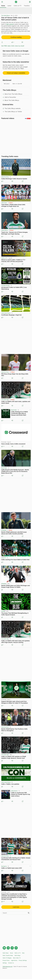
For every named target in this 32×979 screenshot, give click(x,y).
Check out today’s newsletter (16, 73)
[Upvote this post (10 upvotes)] (2, 446)
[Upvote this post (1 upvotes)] (2, 181)
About (11, 953)
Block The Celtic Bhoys (12, 100)
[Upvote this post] (12, 42)
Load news (16, 907)
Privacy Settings (23, 960)
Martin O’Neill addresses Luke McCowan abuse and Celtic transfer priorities (14, 533)
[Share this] (2, 42)
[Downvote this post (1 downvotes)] (12, 264)
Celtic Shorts (4, 230)
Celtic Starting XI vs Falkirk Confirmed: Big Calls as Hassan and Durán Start (19, 413)
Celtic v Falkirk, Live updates (10, 784)
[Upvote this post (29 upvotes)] (2, 901)
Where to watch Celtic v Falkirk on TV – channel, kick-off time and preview (13, 260)
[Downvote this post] (22, 42)
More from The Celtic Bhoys (13, 94)
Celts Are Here (5, 177)
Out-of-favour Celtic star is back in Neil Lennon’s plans (15, 19)
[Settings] (30, 2)
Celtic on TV (17, 5)
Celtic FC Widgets (7, 958)
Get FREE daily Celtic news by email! (12, 46)
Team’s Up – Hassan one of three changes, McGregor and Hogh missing (14, 233)
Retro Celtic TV (17, 958)
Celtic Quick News (6, 313)
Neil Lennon (10, 24)
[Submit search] (28, 913)
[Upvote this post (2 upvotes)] (2, 264)
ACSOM (3, 611)
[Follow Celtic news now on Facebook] (12, 948)
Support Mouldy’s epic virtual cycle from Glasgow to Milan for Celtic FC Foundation (14, 702)
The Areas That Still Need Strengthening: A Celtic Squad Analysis (14, 614)
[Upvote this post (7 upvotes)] (2, 705)
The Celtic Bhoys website (12, 108)
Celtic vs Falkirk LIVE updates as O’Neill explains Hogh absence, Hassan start (13, 757)
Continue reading (16, 37)
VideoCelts (4, 202)
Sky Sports (4, 866)
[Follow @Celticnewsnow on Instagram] (16, 948)
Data (23, 953)
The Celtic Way (5, 399)
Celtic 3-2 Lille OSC (17, 83)
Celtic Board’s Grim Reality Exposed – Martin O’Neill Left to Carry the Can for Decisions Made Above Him (15, 471)
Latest (9, 5)
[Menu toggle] (2, 2)
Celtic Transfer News (8, 955)
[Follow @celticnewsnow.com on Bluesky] (4, 948)
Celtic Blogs (17, 955)
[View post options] (30, 177)
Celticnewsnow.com (7, 966)
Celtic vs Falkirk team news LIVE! (11, 868)
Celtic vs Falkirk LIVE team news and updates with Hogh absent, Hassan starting (15, 641)
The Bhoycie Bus (5, 285)
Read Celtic (14, 410)
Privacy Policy (6, 960)
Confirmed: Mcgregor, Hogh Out (11, 315)
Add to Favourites (10, 97)
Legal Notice (14, 960)
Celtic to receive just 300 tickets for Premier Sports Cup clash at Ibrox (20, 794)
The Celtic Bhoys (5, 15)
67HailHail (3, 530)
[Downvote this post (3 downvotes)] (12, 705)
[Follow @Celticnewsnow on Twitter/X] (8, 948)
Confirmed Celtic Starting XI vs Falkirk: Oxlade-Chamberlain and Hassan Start (16, 858)
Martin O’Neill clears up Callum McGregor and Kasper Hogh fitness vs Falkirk (15, 586)
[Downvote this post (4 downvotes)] (12, 901)
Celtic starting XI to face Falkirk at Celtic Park (15, 559)
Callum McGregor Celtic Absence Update (14, 178)
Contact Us (11, 963)
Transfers (27, 5)
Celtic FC (3, 557)
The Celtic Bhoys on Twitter (13, 111)
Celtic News (6, 953)
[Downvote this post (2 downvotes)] (12, 446)
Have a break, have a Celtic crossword (13, 444)
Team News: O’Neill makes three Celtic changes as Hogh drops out (13, 205)
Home (3, 5)
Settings (5, 963)
